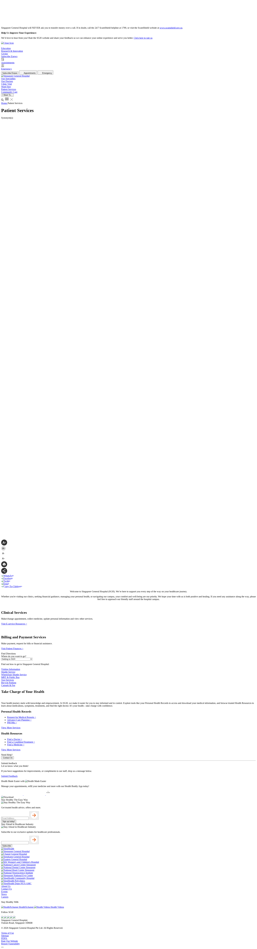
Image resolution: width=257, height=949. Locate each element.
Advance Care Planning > (19, 720)
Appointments (29, 73)
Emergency (47, 73)
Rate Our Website (9, 941)
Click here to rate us (143, 38)
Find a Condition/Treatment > (21, 742)
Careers (4, 897)
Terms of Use (7, 933)
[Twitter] (11, 917)
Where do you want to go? (13, 656)
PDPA (4, 938)
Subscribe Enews (9, 73)
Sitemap (5, 935)
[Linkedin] (14, 917)
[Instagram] (8, 917)
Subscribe (6, 846)
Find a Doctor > (14, 739)
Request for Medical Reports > (21, 717)
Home (4, 103)
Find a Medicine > (15, 744)
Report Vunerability (10, 943)
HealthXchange (26, 907)
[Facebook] (2, 917)
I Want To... (7, 95)
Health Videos (57, 907)
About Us (5, 886)
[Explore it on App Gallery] (57, 794)
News (4, 894)
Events (4, 891)
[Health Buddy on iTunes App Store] (12, 794)
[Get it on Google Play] (34, 794)
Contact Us (8, 758)
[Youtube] (5, 917)
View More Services (10, 727)
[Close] (2, 947)
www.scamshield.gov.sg (171, 28)
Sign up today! (8, 821)
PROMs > (12, 722)
